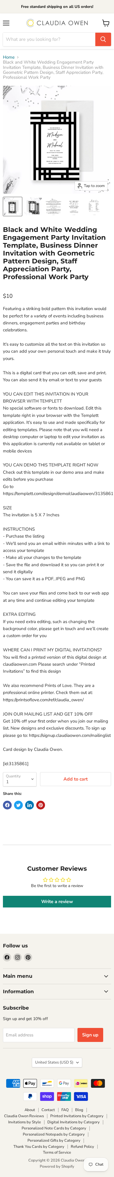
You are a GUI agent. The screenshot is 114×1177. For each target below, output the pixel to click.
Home (9, 57)
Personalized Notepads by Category (54, 1134)
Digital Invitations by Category (73, 1122)
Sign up (90, 1035)
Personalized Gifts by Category (53, 1140)
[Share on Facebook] (7, 805)
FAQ (65, 1110)
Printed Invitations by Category (76, 1116)
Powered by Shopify (57, 1166)
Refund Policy (82, 1146)
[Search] (103, 39)
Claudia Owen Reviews (24, 1116)
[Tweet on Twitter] (18, 805)
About (30, 1110)
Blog (79, 1110)
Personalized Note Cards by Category (54, 1128)
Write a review (57, 901)
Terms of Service (57, 1152)
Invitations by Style (24, 1122)
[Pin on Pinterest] (40, 805)
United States (54, 1062)
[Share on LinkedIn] (29, 805)
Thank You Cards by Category (38, 1146)
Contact (48, 1110)
